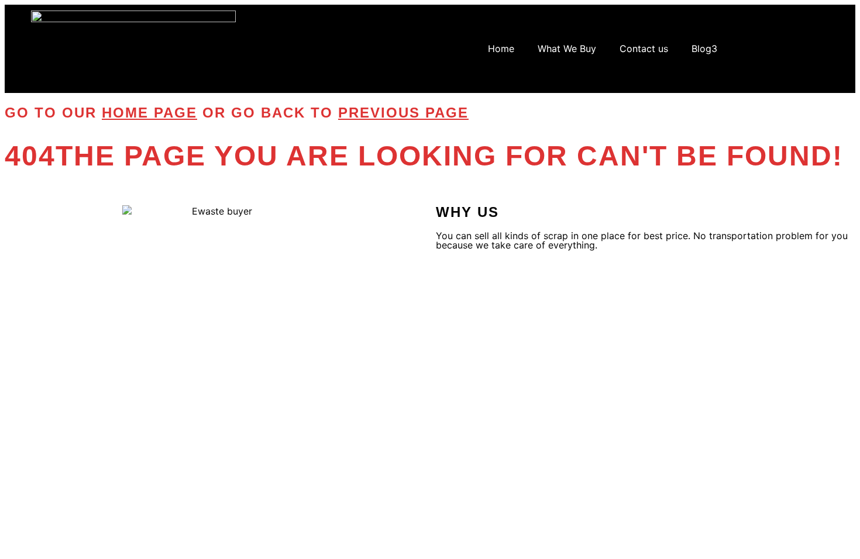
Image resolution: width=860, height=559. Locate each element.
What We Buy (567, 48)
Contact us (644, 48)
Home (501, 48)
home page (149, 112)
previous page (403, 112)
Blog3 (704, 48)
